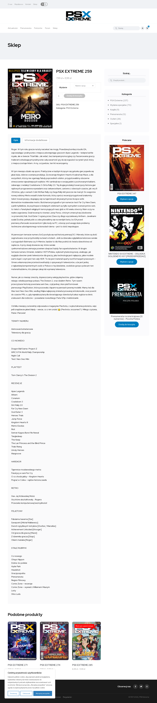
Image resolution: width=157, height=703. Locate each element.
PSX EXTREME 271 (17, 665)
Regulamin (67, 697)
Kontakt (28, 4)
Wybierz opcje (126, 199)
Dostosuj (13, 693)
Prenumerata (25, 28)
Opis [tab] (15, 140)
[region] (30, 683)
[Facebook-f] (135, 686)
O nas (10, 4)
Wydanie (63, 87)
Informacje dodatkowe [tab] (36, 140)
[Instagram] (147, 686)
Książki (113, 109)
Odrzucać (26, 693)
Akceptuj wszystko (43, 693)
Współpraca (18, 4)
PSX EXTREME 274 (50, 665)
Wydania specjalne (118, 105)
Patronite (38, 28)
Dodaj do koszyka (127, 324)
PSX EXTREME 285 (82, 665)
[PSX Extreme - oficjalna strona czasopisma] (78, 16)
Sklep (35, 4)
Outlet (113, 118)
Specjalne (114, 123)
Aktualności (13, 28)
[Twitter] (141, 686)
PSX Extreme (72, 108)
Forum (47, 28)
